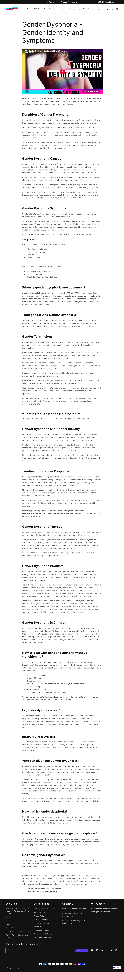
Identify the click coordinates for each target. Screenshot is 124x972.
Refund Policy (39, 912)
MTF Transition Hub (49, 891)
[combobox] (117, 967)
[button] (107, 8)
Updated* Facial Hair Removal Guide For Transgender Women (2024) (17, 911)
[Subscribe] (42, 950)
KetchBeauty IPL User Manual (17, 931)
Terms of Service (40, 927)
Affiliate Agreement (41, 919)
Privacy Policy (39, 916)
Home (7, 917)
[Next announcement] (84, 2)
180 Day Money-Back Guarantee (46, 909)
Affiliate (8, 924)
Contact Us (9, 928)
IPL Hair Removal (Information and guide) (18, 936)
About (7, 921)
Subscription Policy (41, 923)
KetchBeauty (15, 968)
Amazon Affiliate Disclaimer (45, 934)
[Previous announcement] (40, 2)
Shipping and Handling (42, 930)
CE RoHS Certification (42, 937)
